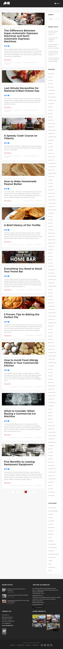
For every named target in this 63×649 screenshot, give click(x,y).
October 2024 (51, 133)
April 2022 (50, 226)
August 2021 (51, 249)
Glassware (21, 289)
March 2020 (51, 303)
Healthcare (50, 534)
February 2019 (51, 346)
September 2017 (52, 402)
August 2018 (51, 366)
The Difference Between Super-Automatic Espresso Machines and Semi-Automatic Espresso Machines (21, 36)
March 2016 (51, 462)
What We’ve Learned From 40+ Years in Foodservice (53, 32)
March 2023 (51, 190)
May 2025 (50, 113)
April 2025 (50, 117)
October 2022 (51, 206)
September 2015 (52, 478)
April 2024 (50, 150)
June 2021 (50, 256)
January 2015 (51, 495)
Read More (8, 59)
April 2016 (50, 459)
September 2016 (52, 442)
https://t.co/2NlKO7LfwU (37, 590)
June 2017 (50, 412)
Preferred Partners (52, 547)
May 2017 (50, 415)
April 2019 (50, 339)
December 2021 (52, 239)
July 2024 (50, 143)
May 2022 (50, 223)
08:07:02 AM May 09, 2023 (38, 602)
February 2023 (51, 193)
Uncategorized (51, 567)
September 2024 (52, 136)
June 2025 (50, 110)
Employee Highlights (53, 511)
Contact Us (35, 645)
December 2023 (52, 163)
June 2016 (50, 452)
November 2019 (52, 316)
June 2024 (50, 146)
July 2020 (50, 289)
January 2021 (51, 273)
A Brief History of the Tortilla (22, 225)
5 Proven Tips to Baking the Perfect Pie (21, 316)
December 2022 (52, 200)
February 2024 (51, 156)
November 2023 (52, 166)
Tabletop (50, 560)
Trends (50, 564)
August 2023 (51, 176)
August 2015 (51, 482)
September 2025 (52, 100)
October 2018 (51, 359)
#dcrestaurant (54, 590)
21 (30, 491)
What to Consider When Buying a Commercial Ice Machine (20, 413)
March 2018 (51, 382)
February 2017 (51, 425)
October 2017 (51, 399)
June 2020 (50, 292)
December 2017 (52, 392)
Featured (50, 517)
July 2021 (50, 253)
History (22, 244)
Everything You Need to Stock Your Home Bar (23, 270)
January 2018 (51, 389)
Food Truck (50, 524)
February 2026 (51, 90)
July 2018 (50, 369)
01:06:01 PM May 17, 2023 (38, 593)
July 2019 (50, 329)
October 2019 (51, 319)
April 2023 (50, 186)
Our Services (20, 645)
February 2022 (51, 233)
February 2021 (51, 269)
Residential (18, 62)
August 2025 (51, 103)
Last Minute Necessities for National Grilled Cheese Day (21, 89)
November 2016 (52, 435)
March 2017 (51, 422)
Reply (33, 595)
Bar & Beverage (52, 507)
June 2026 (50, 80)
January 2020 (51, 309)
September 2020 (52, 286)
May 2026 (50, 83)
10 (15, 491)
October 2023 (51, 170)
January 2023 (51, 196)
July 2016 (50, 449)
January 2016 (51, 465)
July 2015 (50, 485)
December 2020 (52, 276)
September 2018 (52, 362)
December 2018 (52, 352)
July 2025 (50, 107)
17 (20, 491)
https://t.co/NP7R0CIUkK (37, 591)
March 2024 (51, 153)
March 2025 (51, 120)
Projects (28, 645)
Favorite (41, 595)
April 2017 (50, 419)
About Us (12, 645)
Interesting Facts (52, 544)
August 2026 (51, 73)
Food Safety (51, 521)
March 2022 (51, 229)
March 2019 (51, 342)
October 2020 (51, 283)
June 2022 (50, 219)
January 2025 (51, 127)
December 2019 (52, 312)
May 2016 (50, 455)
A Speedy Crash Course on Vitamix (20, 137)
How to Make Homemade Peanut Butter (20, 183)
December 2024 (52, 130)
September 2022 (52, 210)
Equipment (9, 62)
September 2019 (52, 322)
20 (28, 491)
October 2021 (51, 246)
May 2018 (50, 376)
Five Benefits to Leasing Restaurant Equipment (19, 463)
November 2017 (52, 395)
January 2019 (51, 349)
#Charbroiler (49, 588)
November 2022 (52, 203)
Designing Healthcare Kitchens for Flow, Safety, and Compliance (53, 46)
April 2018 (50, 379)
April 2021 (50, 263)
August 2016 (51, 445)
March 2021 (51, 266)
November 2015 (52, 472)
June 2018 (50, 372)
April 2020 (50, 299)
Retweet (37, 595)
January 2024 (51, 160)
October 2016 (51, 439)
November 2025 (52, 97)
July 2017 (50, 409)
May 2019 (50, 336)
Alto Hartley (18, 28)
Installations (51, 541)
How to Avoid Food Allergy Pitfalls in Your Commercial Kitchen (21, 363)
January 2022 (51, 236)
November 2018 (52, 356)
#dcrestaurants (47, 590)
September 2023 (52, 173)
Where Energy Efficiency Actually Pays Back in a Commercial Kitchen (54, 59)
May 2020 (50, 296)
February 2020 (51, 306)
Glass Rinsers (51, 527)
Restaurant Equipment (31, 62)
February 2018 (51, 385)
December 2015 (52, 468)
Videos (50, 570)
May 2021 (50, 259)
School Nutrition (52, 557)
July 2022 (50, 216)
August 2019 (51, 326)
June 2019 (50, 332)
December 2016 (52, 432)
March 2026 (51, 87)
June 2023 (50, 183)
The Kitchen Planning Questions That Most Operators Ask (53, 53)
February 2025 (51, 123)
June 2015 (50, 488)
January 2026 (51, 93)
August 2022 (51, 213)
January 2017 (51, 429)
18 (23, 491)
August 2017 (51, 405)
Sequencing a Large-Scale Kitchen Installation (53, 39)
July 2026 (50, 77)
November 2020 (52, 279)
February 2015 (51, 492)
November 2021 (52, 243)
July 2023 (50, 180)
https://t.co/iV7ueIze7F (37, 600)
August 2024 (51, 140)
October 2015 (51, 475)
